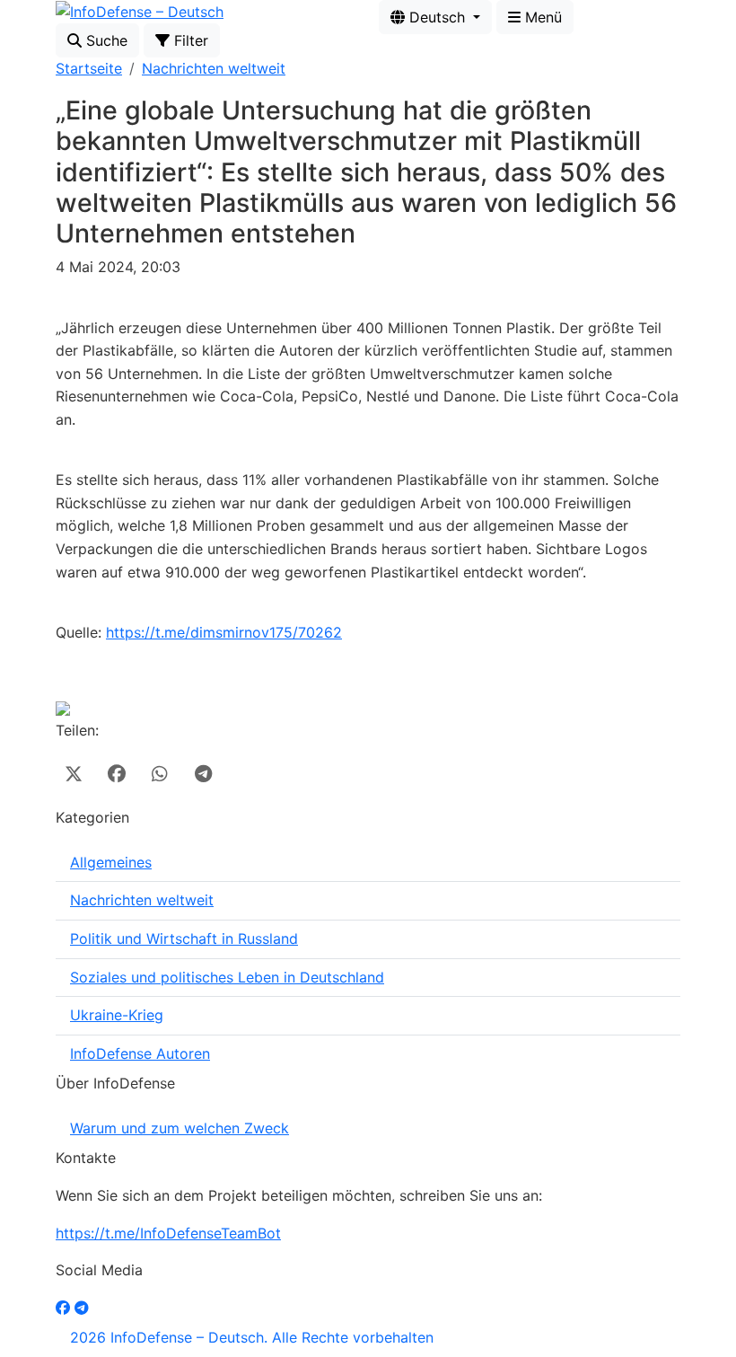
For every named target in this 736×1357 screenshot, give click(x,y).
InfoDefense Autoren (140, 1053)
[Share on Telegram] (203, 774)
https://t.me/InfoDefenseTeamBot (168, 1233)
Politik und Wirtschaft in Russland (184, 938)
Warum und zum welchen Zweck (179, 1128)
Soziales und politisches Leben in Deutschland (227, 977)
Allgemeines (111, 862)
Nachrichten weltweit (213, 68)
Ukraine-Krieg (116, 1015)
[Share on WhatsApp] (160, 774)
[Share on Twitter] (74, 774)
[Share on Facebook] (117, 774)
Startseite (89, 68)
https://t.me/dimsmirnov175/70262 (224, 632)
